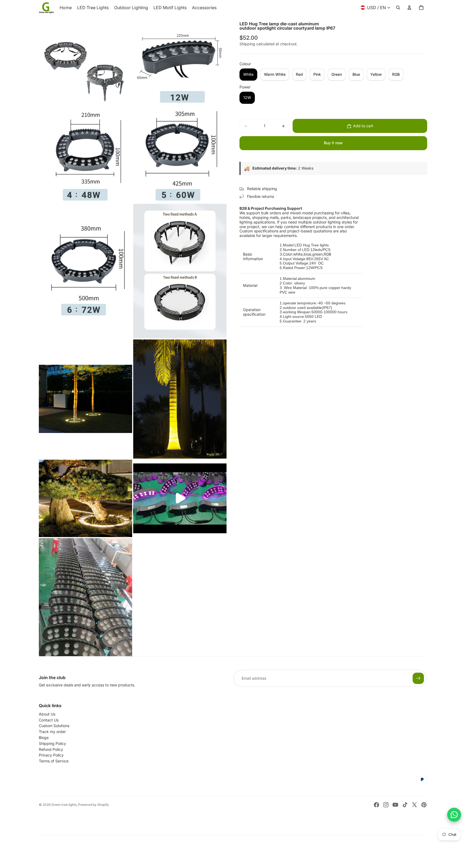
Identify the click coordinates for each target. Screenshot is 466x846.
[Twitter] (414, 805)
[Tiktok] (405, 805)
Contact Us (49, 720)
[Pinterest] (424, 805)
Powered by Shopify (93, 805)
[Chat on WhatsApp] (454, 815)
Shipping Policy (52, 743)
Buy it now (333, 143)
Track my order (52, 731)
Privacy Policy (51, 755)
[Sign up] (418, 678)
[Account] (409, 7)
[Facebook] (376, 805)
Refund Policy (51, 749)
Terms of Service (53, 761)
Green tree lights (64, 805)
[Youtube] (395, 805)
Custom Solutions (54, 725)
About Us (47, 714)
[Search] (398, 7)
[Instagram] (386, 805)
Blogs (44, 737)
